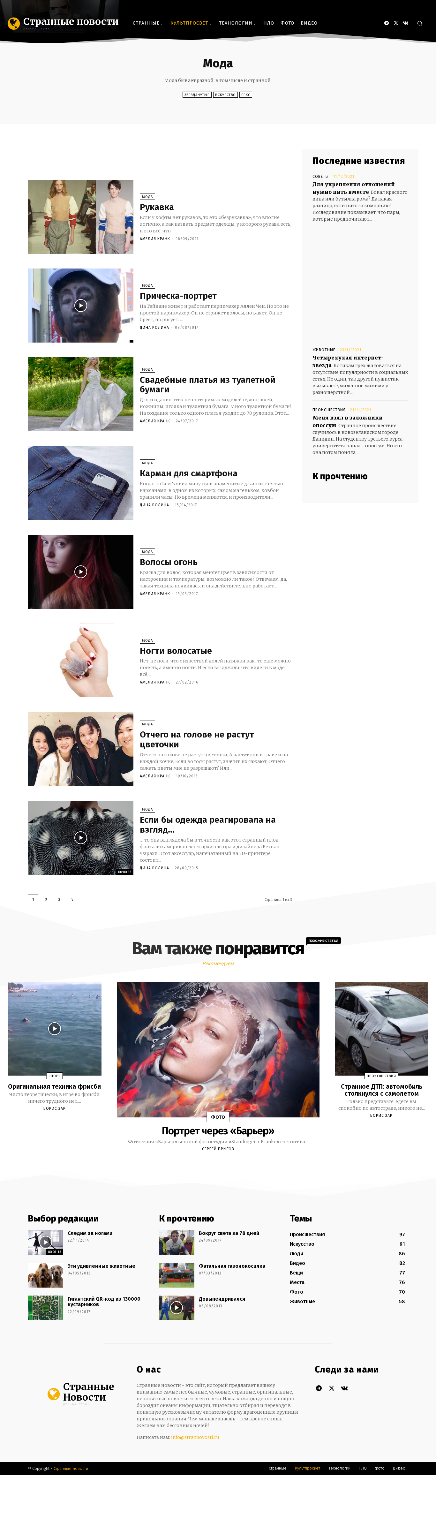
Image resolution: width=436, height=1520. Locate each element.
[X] (396, 23)
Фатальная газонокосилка (232, 1266)
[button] (419, 23)
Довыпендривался (222, 1299)
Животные (323, 350)
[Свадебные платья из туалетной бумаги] (80, 394)
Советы (320, 176)
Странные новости (71, 1468)
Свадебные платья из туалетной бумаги (207, 384)
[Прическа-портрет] (80, 305)
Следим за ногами (90, 1233)
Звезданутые (197, 95)
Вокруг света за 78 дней (229, 1233)
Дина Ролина (154, 327)
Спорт (54, 1076)
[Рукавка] (80, 217)
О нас (149, 1369)
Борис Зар (54, 1108)
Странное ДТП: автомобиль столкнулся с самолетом (381, 1090)
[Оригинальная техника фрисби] (54, 1029)
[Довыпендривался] (176, 1308)
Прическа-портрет (178, 296)
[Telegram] (386, 23)
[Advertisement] (144, 163)
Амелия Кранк (155, 239)
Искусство (225, 95)
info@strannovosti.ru (195, 1437)
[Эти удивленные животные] (45, 1275)
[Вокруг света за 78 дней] (176, 1242)
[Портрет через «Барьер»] (218, 1049)
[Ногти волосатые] (80, 661)
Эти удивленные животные (101, 1266)
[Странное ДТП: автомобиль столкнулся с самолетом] (382, 1029)
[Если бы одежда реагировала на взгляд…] (80, 838)
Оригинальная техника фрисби (54, 1086)
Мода (147, 197)
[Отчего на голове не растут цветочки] (80, 749)
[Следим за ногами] (45, 1242)
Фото (218, 1117)
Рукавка (157, 207)
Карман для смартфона (188, 473)
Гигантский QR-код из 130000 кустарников (104, 1302)
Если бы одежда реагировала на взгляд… (208, 824)
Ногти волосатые (176, 651)
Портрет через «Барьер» (218, 1131)
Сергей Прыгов (218, 1149)
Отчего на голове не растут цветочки (197, 739)
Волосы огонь (169, 562)
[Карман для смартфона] (80, 483)
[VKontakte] (405, 23)
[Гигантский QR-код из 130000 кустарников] (45, 1308)
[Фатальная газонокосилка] (176, 1275)
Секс (245, 95)
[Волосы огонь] (80, 572)
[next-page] (72, 900)
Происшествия (329, 410)
